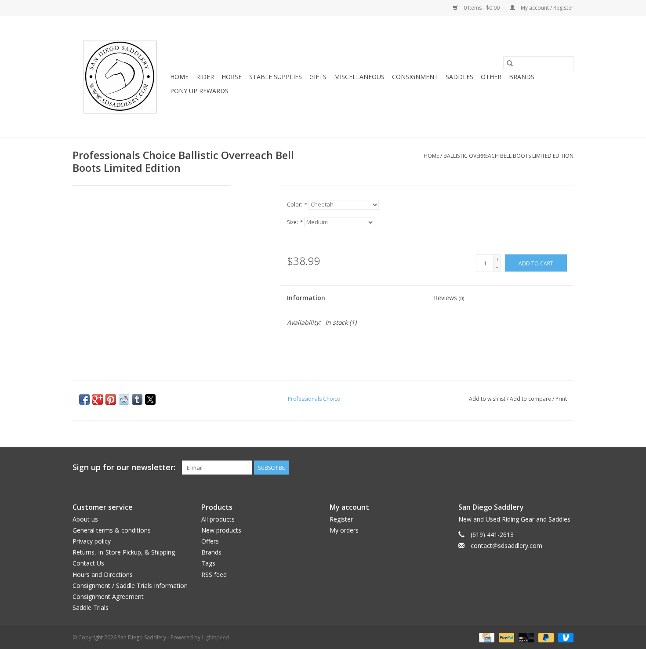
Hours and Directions (103, 574)
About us (85, 519)
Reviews (449, 298)
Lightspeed (215, 637)
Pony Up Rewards (199, 91)
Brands (521, 77)
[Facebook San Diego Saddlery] (551, 467)
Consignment (415, 77)
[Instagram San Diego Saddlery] (566, 467)
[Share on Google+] (97, 399)
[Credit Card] (485, 637)
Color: (297, 204)
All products (218, 519)
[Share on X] (150, 399)
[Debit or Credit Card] (525, 637)
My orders (344, 530)
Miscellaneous (359, 77)
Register (341, 519)
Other (491, 77)
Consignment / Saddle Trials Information (130, 585)
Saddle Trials (91, 607)
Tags (208, 563)
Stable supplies (275, 77)
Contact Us (88, 563)
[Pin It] (110, 399)
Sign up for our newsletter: (124, 467)
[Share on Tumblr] (137, 399)
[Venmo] (564, 637)
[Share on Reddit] (124, 399)
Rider (205, 77)
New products (221, 530)
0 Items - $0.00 (481, 7)
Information (306, 298)
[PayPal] (505, 637)
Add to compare (531, 398)
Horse (231, 77)
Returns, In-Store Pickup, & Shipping (124, 552)
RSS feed (214, 574)
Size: (294, 222)
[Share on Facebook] (84, 399)
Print (561, 398)
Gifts (318, 77)
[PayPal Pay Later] (545, 637)
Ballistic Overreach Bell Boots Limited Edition (508, 156)
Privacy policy (92, 541)
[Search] (509, 63)
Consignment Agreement (108, 596)
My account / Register (546, 7)
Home (179, 77)
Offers (210, 541)
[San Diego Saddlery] (120, 76)
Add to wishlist (488, 398)
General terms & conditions (112, 530)
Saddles (459, 77)
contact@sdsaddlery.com (506, 545)
